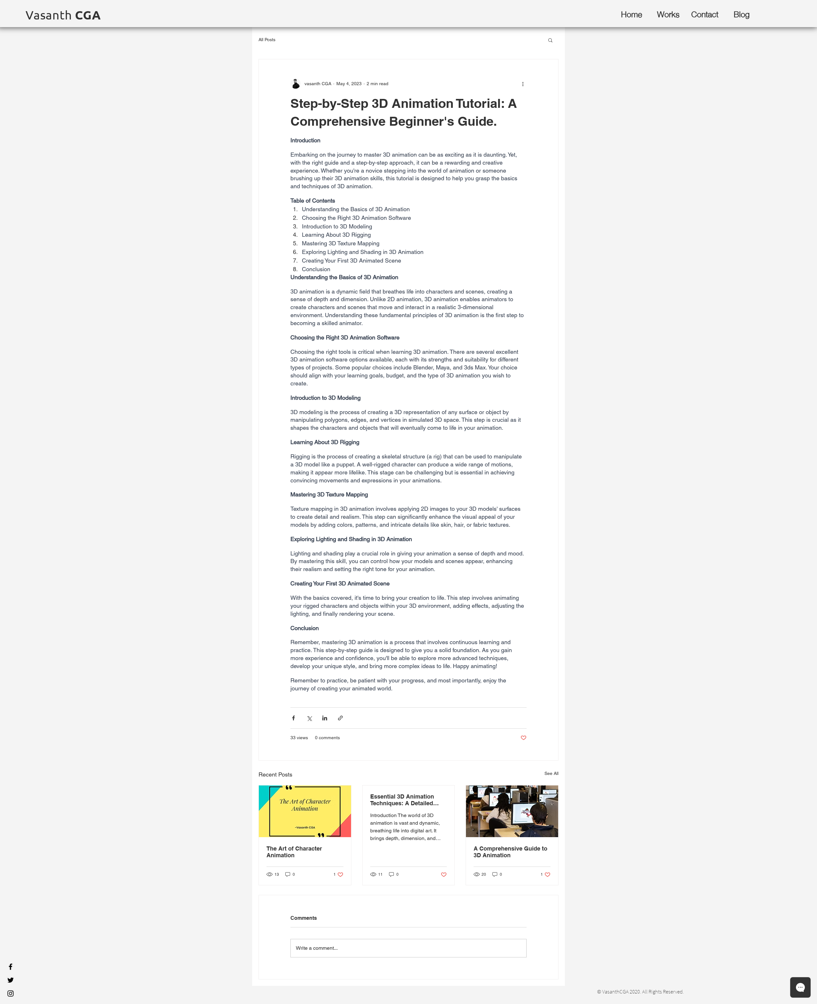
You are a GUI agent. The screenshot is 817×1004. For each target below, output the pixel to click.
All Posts (267, 39)
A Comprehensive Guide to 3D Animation (510, 852)
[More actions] (523, 83)
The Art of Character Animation (294, 852)
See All (551, 773)
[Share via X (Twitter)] (309, 718)
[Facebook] (10, 967)
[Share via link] (340, 718)
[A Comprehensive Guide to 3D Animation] (512, 811)
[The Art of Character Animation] (305, 811)
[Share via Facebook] (293, 718)
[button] (550, 39)
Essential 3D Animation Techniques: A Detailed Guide (402, 800)
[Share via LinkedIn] (325, 718)
